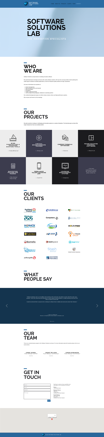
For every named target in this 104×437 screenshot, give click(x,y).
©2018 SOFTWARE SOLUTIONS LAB (53, 434)
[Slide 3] (52, 321)
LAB (30, 5)
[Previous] (7, 305)
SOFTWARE (33, 2)
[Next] (97, 305)
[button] (31, 356)
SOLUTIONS (34, 3)
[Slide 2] (51, 321)
